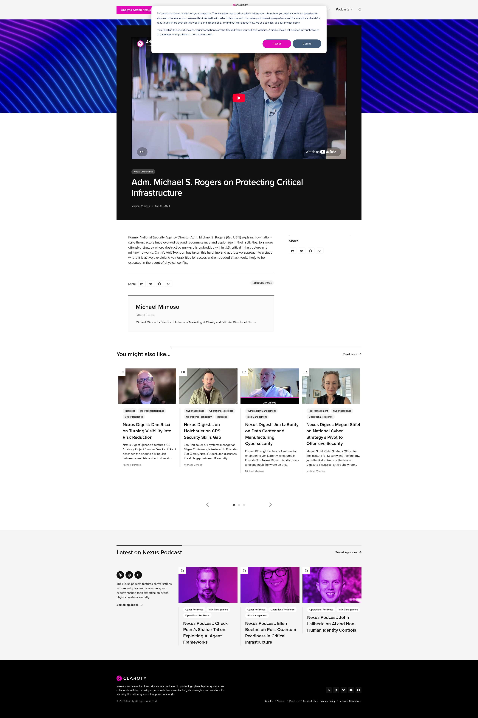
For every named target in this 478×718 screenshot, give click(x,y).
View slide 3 (244, 505)
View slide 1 (234, 505)
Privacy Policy (292, 22)
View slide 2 (239, 505)
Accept (277, 43)
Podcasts (294, 701)
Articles (269, 701)
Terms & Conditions (350, 701)
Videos (281, 701)
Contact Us (309, 701)
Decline (307, 43)
